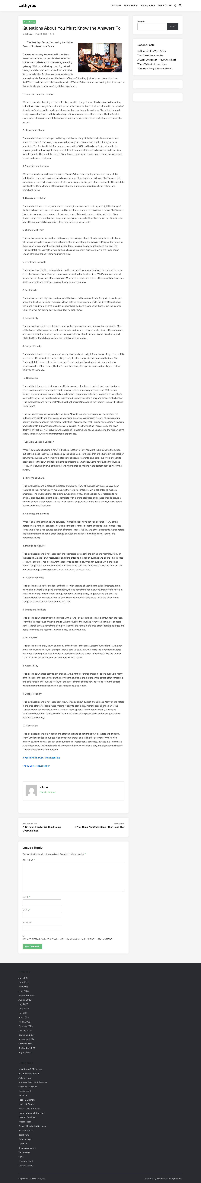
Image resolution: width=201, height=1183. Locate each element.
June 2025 (23, 1008)
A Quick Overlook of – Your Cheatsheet (156, 59)
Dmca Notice (130, 5)
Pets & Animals (29, 22)
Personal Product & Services (32, 1126)
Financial (22, 1095)
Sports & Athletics (27, 1148)
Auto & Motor (25, 1078)
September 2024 (26, 1048)
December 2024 (26, 1035)
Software (22, 1143)
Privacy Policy (148, 5)
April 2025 (23, 1017)
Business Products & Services (32, 1082)
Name (26, 897)
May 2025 (23, 1013)
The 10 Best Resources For (36, 765)
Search (141, 21)
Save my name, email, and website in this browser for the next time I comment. (68, 939)
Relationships (24, 1139)
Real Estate (23, 1135)
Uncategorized (25, 1161)
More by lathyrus (47, 792)
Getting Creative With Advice (151, 51)
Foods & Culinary (26, 1100)
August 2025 (24, 1000)
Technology (24, 1152)
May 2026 (23, 986)
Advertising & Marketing (30, 1069)
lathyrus (28, 34)
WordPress (162, 1178)
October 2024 (25, 1043)
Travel (21, 1156)
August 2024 (24, 1052)
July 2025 (23, 1004)
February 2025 (25, 1026)
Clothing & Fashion (27, 1086)
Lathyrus (27, 5)
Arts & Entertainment (28, 1073)
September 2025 (26, 995)
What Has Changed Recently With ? (154, 68)
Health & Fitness (26, 1104)
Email (26, 910)
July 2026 (23, 978)
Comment (29, 860)
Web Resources (26, 1165)
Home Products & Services (31, 1113)
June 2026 (23, 982)
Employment (24, 1091)
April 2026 (23, 991)
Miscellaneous (25, 1121)
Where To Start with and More (152, 64)
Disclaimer (116, 5)
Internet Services (26, 1117)
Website (27, 923)
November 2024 (26, 1039)
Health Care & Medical (29, 1108)
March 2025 (24, 1021)
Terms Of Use (164, 5)
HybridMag (176, 1178)
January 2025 (25, 1030)
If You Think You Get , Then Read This (41, 757)
